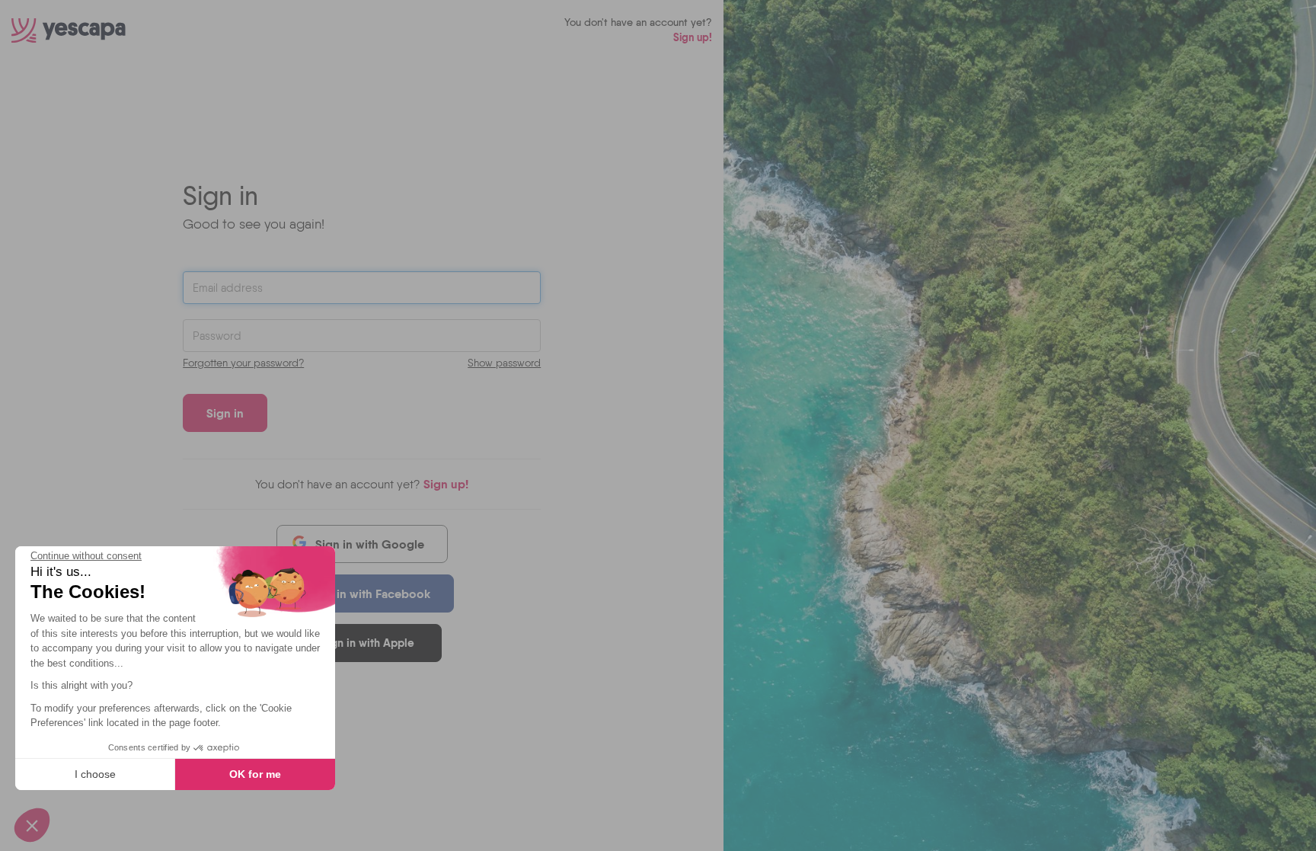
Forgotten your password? (243, 363)
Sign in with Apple (367, 642)
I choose (95, 774)
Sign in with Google (369, 544)
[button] (32, 825)
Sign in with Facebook (369, 593)
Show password (504, 363)
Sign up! (692, 37)
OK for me (255, 774)
